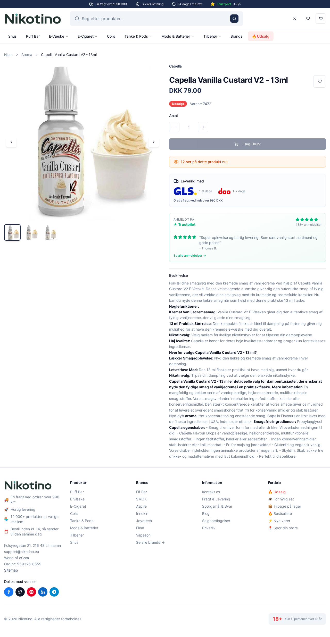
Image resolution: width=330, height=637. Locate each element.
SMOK (141, 499)
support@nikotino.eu (21, 551)
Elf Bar (141, 492)
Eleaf (140, 528)
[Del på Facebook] (8, 592)
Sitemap (11, 570)
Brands (236, 36)
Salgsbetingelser (216, 520)
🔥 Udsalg (260, 36)
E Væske (77, 499)
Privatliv (209, 528)
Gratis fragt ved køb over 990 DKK (198, 200)
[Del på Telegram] (54, 592)
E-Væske (56, 36)
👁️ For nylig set (281, 499)
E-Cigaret (86, 36)
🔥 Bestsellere (280, 513)
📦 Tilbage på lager (284, 506)
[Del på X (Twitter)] (20, 592)
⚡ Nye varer (279, 520)
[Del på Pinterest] (31, 592)
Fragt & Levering (216, 499)
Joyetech (144, 520)
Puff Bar (33, 36)
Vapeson (143, 535)
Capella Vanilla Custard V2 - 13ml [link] (69, 54)
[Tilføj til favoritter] (320, 81)
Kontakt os (211, 492)
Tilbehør (210, 36)
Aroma (26, 54)
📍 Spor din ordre (283, 528)
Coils (111, 36)
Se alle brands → (150, 542)
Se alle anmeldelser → (190, 255)
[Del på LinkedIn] (42, 592)
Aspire (141, 506)
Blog (206, 513)
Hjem (8, 54)
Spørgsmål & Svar (217, 506)
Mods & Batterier (175, 36)
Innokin (142, 513)
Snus (12, 36)
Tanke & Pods (136, 36)
